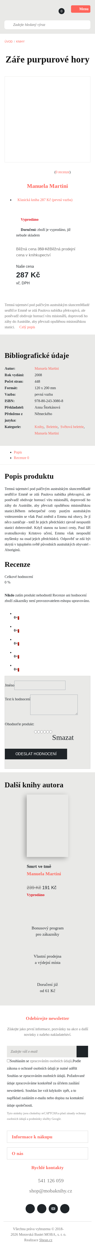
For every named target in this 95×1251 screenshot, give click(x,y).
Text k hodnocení (17, 699)
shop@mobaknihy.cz (50, 1191)
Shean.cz (45, 1240)
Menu (84, 9)
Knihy (20, 41)
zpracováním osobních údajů (51, 1061)
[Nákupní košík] (57, 9)
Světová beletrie (72, 427)
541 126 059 (50, 1180)
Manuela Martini (47, 186)
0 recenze (62, 172)
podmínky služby (40, 1119)
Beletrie (52, 427)
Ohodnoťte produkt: (19, 724)
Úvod (9, 41)
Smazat (63, 737)
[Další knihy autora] (68, 785)
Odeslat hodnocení (35, 754)
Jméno (9, 685)
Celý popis (27, 327)
